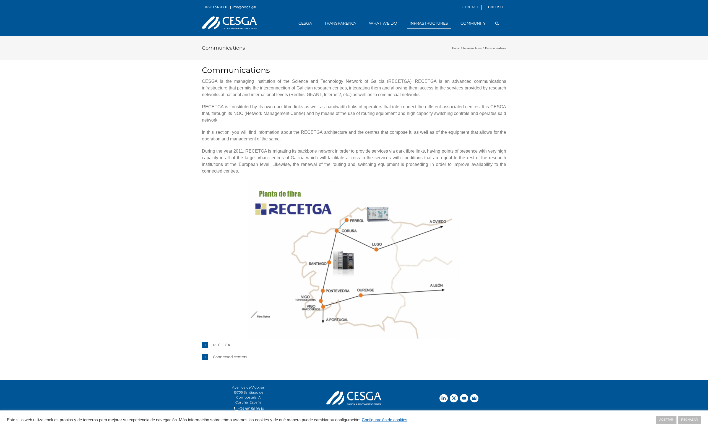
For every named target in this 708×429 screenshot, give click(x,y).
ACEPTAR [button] (666, 419)
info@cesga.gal (244, 7)
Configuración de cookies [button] (384, 420)
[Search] (497, 23)
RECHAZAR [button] (689, 419)
